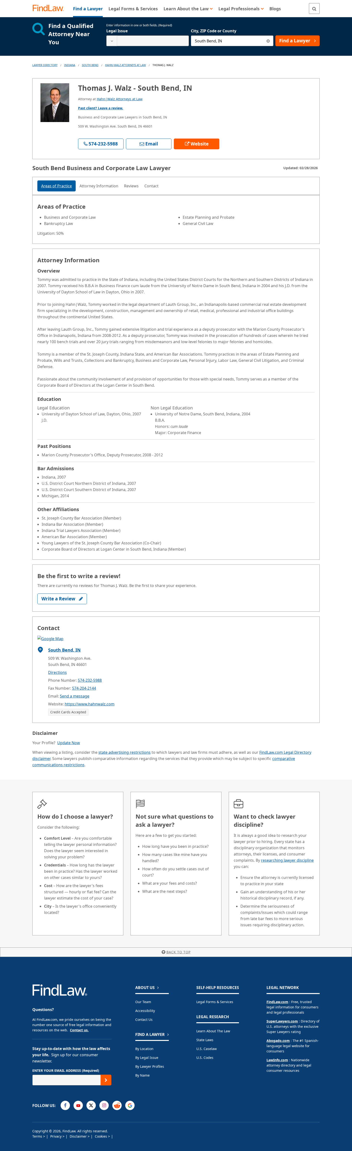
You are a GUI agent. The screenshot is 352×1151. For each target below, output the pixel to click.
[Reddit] (117, 1105)
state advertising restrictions (124, 752)
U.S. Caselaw (206, 1048)
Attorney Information (98, 186)
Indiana (69, 65)
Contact (151, 186)
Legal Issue (117, 31)
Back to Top (178, 952)
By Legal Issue (146, 1057)
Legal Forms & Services (214, 1002)
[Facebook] (65, 1105)
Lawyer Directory (44, 65)
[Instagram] (104, 1105)
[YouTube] (78, 1105)
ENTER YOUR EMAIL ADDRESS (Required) (65, 1070)
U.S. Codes (204, 1057)
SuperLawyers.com (282, 1021)
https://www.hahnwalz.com (89, 704)
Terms (37, 1136)
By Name (142, 1075)
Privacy (56, 1136)
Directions (57, 672)
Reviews (131, 186)
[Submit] (106, 1080)
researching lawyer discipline (287, 860)
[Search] (314, 8)
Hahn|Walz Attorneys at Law (125, 65)
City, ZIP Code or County (213, 31)
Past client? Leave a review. (100, 108)
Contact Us (144, 1019)
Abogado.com (278, 1040)
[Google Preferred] (130, 1105)
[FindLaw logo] (50, 8)
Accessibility (145, 1010)
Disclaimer (79, 1136)
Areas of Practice (56, 186)
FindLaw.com (277, 1002)
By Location (144, 1048)
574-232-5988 (90, 680)
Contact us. (79, 1030)
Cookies (101, 1136)
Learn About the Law (213, 1031)
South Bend (90, 65)
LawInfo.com (277, 1060)
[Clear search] (268, 40)
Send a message (74, 696)
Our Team (143, 1002)
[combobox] (147, 40)
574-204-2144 (84, 688)
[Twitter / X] (91, 1105)
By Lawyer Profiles (149, 1066)
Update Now (68, 742)
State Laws (204, 1040)
